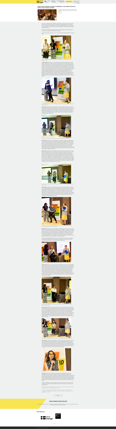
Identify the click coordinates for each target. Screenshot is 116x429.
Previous (35, 418)
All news (58, 395)
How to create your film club (58, 401)
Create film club (69, 1)
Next (80, 418)
